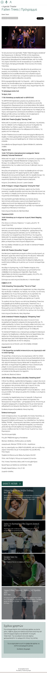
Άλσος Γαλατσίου (13, 18)
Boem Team (5, 14)
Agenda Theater (9, 6)
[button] (5, 37)
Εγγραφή (27, 649)
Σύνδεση (20, 649)
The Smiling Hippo (26, 670)
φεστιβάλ (4, 18)
